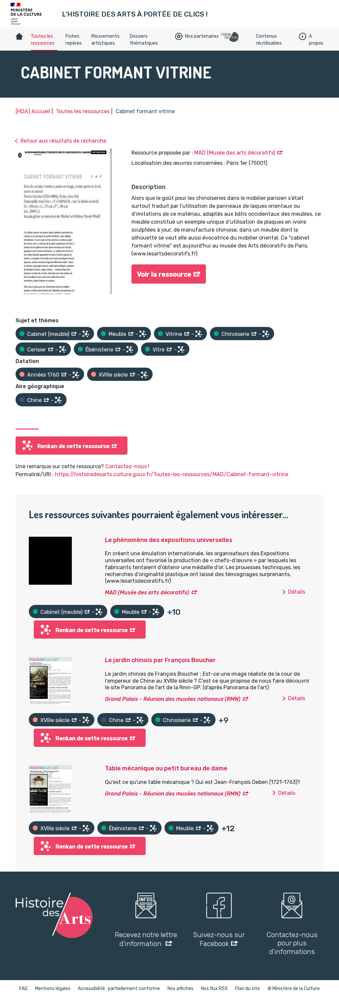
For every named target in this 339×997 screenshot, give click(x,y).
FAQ (23, 988)
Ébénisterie (99, 349)
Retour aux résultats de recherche (63, 141)
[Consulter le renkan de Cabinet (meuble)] (85, 334)
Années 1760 (43, 375)
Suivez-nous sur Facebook (219, 939)
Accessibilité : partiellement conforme (119, 988)
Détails (296, 592)
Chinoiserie (235, 334)
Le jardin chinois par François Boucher (160, 660)
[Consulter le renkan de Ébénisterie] (129, 349)
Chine (34, 400)
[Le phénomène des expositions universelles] (50, 560)
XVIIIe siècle (113, 375)
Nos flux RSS (214, 988)
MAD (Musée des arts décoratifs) (234, 153)
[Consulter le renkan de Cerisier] (62, 349)
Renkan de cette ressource (73, 446)
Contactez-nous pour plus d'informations (291, 942)
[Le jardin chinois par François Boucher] (50, 680)
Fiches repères (74, 39)
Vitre (159, 349)
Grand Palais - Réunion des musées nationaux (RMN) (172, 699)
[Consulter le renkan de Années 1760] (76, 375)
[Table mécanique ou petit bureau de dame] (50, 789)
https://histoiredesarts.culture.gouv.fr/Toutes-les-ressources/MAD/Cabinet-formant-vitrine (171, 474)
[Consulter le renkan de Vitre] (181, 349)
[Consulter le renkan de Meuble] (142, 334)
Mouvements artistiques (105, 39)
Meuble (117, 334)
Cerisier (36, 349)
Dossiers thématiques (144, 39)
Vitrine (174, 334)
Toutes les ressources (42, 39)
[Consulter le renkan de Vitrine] (198, 334)
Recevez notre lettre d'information (146, 939)
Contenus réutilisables (269, 39)
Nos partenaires (202, 36)
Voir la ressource (164, 274)
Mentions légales (53, 988)
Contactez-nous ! (127, 466)
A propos (316, 39)
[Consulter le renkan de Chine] (58, 400)
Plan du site (247, 988)
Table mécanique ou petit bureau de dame (166, 768)
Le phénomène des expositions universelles (168, 540)
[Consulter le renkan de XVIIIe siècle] (144, 375)
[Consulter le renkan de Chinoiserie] (266, 334)
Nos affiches (180, 988)
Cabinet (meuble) (48, 334)
